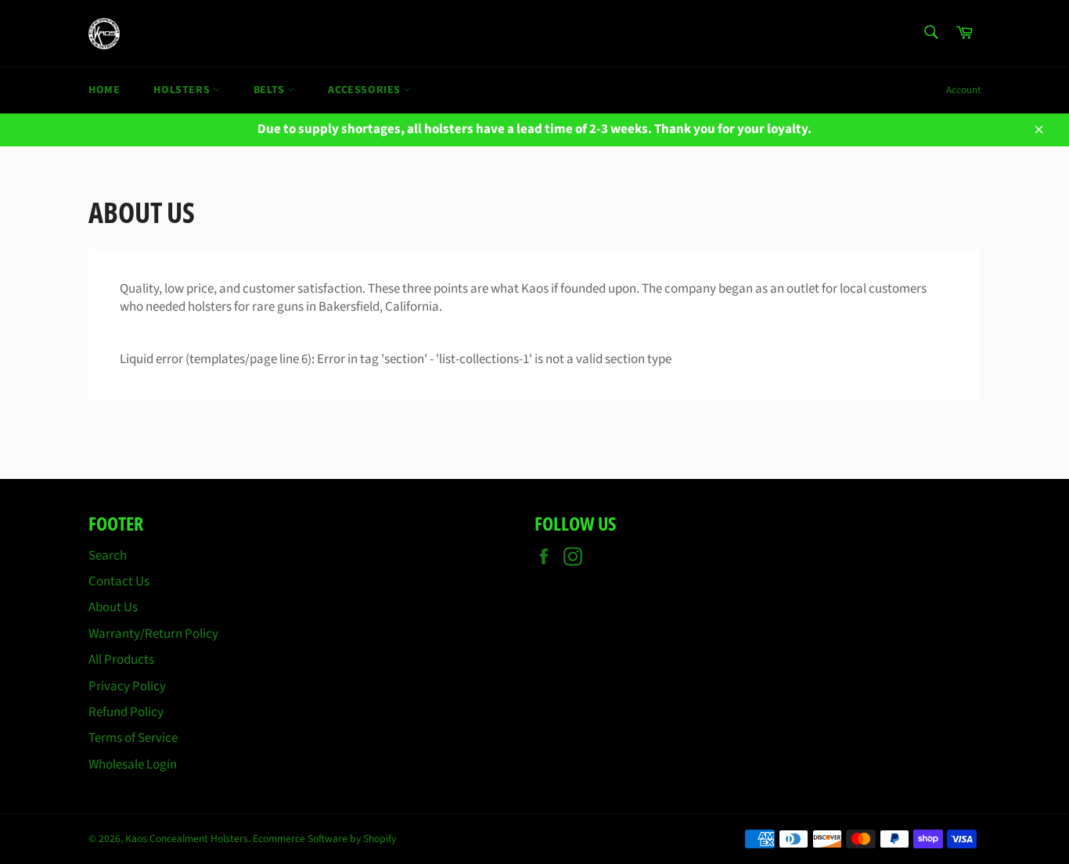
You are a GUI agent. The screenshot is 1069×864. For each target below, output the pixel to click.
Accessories (365, 90)
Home (104, 90)
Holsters (182, 90)
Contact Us (118, 581)
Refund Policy (126, 712)
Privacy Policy (127, 686)
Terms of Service (133, 738)
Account (963, 90)
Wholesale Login (132, 764)
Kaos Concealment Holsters (186, 838)
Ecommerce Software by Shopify (324, 838)
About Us (113, 607)
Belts (271, 90)
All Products (121, 659)
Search (107, 555)
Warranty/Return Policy (153, 634)
